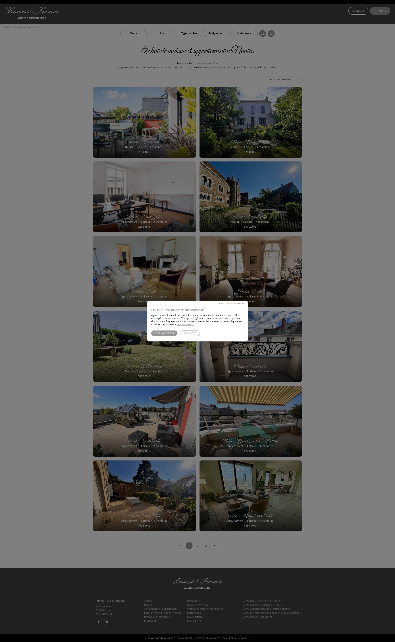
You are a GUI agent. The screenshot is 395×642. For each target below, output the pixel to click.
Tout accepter (164, 333)
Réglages (190, 333)
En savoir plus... (185, 324)
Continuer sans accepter (230, 303)
